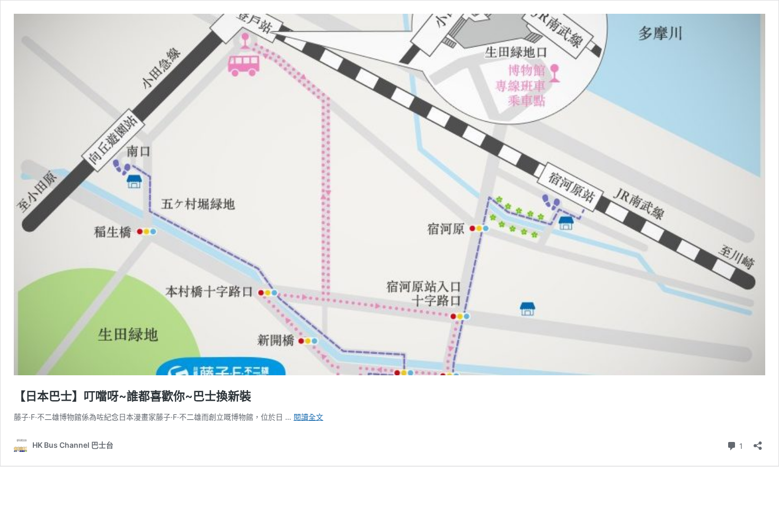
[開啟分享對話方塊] (757, 442)
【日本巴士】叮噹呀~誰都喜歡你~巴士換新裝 (132, 396)
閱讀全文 (308, 416)
